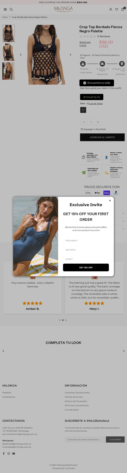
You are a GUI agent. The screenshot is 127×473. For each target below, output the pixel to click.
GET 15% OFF (86, 267)
